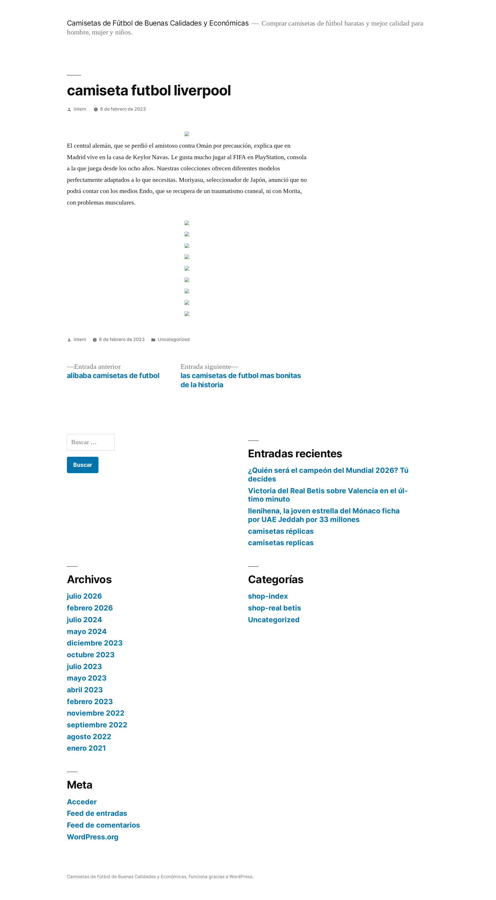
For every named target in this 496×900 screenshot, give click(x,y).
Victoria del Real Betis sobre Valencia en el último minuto (328, 495)
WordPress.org (93, 836)
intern (80, 109)
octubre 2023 (91, 654)
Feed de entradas (97, 813)
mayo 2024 (87, 631)
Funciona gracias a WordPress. (221, 876)
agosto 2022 (89, 736)
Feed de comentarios (103, 825)
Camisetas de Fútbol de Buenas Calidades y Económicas (158, 23)
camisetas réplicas (281, 531)
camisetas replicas (281, 542)
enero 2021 (86, 748)
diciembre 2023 (95, 643)
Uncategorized (174, 339)
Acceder (82, 801)
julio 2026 (84, 596)
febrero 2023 (90, 701)
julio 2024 (84, 619)
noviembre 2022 (96, 713)
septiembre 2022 (97, 724)
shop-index (268, 596)
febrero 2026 (90, 608)
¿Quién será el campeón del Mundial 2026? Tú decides (328, 474)
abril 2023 (85, 689)
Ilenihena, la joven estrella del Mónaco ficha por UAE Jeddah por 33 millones (324, 515)
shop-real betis (274, 608)
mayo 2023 (86, 678)
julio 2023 (84, 666)
